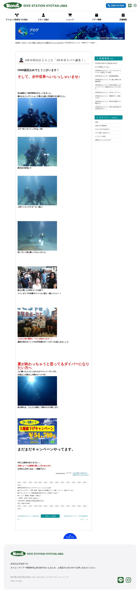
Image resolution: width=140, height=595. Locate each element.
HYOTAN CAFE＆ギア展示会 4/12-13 (106, 63)
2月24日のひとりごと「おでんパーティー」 (108, 92)
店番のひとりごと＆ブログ (54, 43)
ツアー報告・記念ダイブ (36, 43)
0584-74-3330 (117, 5)
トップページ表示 (100, 136)
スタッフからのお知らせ (102, 129)
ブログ (24, 43)
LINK (96, 122)
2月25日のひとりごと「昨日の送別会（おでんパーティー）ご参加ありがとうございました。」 (108, 87)
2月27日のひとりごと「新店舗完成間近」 (107, 76)
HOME (17, 43)
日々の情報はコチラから (102, 67)
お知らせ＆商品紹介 (101, 125)
